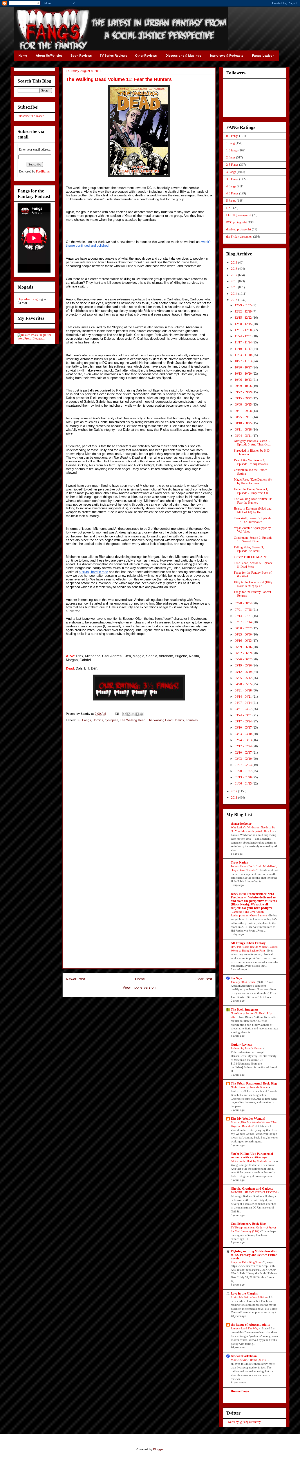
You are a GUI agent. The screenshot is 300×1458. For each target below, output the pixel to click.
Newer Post (75, 979)
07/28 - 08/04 (244, 603)
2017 (234, 275)
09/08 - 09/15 (244, 404)
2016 (234, 281)
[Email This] (124, 714)
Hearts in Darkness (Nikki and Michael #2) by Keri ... (252, 510)
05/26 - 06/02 (244, 659)
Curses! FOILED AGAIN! (250, 557)
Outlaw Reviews (241, 1044)
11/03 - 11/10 (244, 355)
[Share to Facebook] (137, 714)
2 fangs (230, 157)
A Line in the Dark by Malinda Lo (251, 1161)
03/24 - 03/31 (244, 715)
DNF (229, 208)
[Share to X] (133, 714)
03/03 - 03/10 (244, 734)
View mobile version (139, 987)
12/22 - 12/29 (244, 311)
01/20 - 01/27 (244, 771)
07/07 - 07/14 (244, 622)
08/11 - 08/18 (244, 429)
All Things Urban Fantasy (248, 943)
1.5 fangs (232, 150)
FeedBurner (43, 171)
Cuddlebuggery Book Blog (248, 1223)
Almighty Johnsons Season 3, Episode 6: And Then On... (252, 442)
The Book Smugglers (244, 1009)
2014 (234, 293)
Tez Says (236, 978)
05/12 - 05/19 (244, 671)
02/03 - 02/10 (244, 758)
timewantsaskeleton (244, 1356)
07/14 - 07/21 (244, 616)
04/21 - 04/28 (244, 690)
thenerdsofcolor (241, 823)
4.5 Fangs (232, 193)
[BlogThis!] (129, 714)
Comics (98, 720)
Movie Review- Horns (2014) (248, 1359)
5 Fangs (231, 200)
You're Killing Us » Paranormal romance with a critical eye (252, 1155)
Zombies (192, 720)
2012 (234, 791)
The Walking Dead (132, 720)
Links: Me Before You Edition (249, 1297)
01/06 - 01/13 (244, 783)
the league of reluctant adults (250, 1324)
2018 (234, 268)
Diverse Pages (240, 1391)
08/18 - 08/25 (244, 423)
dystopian (111, 720)
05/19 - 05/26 (244, 665)
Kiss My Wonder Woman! (248, 1118)
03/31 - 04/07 (244, 709)
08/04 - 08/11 (244, 435)
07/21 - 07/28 (244, 609)
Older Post (203, 979)
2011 (234, 797)
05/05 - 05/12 (244, 678)
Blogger (158, 1449)
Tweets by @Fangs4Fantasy (243, 1422)
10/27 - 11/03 (244, 361)
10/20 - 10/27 (244, 367)
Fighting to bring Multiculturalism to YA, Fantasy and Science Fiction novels (254, 1255)
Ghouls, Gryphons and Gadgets (252, 1188)
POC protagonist (236, 222)
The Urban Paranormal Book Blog (254, 1083)
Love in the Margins (244, 1293)
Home (140, 979)
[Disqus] (139, 788)
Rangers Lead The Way (245, 1328)
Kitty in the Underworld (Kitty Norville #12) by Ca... (253, 584)
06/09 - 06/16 (244, 647)
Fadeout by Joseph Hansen (247, 1048)
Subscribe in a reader (31, 116)
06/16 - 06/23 (244, 640)
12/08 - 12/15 (244, 324)
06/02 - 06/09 (244, 653)
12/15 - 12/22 (244, 317)
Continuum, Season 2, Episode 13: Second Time (253, 539)
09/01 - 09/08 (244, 411)
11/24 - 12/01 (244, 336)
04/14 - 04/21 (244, 696)
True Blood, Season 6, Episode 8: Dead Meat (253, 564)
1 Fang (230, 143)
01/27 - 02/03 (244, 765)
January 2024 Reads (243, 982)
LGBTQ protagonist (238, 215)
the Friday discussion (239, 236)
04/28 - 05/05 (244, 684)
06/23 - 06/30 (244, 634)
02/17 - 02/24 (244, 746)
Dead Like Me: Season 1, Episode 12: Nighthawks (250, 462)
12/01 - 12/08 (244, 330)
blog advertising (28, 299)
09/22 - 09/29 (244, 392)
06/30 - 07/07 (244, 628)
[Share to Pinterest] (141, 714)
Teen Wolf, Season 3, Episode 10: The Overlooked (252, 520)
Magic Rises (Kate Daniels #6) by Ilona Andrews (253, 481)
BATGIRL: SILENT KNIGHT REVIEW (254, 1192)
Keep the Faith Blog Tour (246, 1262)
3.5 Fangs (84, 720)
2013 (234, 300)
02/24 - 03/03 (244, 740)
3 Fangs (231, 172)
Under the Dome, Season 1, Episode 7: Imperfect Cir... (252, 491)
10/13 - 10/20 (244, 373)
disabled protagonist (238, 229)
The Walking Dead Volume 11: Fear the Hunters (253, 500)
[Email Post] (116, 713)
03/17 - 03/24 (244, 721)
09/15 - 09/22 (244, 398)
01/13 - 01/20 (244, 777)
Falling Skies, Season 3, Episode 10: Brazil (249, 549)
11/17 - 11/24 (244, 342)
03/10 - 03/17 (244, 727)
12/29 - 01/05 (244, 305)
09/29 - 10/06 (244, 386)
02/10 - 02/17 (244, 752)
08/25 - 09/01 (244, 417)
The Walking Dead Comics (165, 720)
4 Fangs (231, 186)
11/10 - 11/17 (244, 348)
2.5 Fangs (232, 164)
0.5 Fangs (232, 136)
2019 (234, 262)
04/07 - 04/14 (244, 702)
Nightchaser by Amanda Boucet (250, 1087)
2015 (234, 287)
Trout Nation (239, 862)
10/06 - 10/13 (244, 379)
